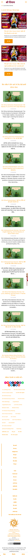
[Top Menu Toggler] (25, 2)
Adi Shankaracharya (6, 395)
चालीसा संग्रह (15, 511)
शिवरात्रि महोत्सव (5, 434)
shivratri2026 (11, 422)
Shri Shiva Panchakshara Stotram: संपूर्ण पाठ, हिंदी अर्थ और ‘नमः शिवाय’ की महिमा (13, 326)
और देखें (10, 42)
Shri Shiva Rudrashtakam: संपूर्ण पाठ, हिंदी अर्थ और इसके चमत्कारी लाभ (13, 201)
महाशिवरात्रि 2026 (5, 431)
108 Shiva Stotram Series (19, 389)
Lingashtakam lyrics (6, 404)
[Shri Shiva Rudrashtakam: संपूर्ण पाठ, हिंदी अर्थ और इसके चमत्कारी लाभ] (13, 192)
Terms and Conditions (14, 533)
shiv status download (6, 425)
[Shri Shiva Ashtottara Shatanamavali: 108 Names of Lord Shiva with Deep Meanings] (13, 97)
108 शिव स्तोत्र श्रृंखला (20, 392)
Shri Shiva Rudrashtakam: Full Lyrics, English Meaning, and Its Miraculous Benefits (13, 168)
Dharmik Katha (21, 398)
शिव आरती (15, 445)
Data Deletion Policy (15, 536)
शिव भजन (15, 476)
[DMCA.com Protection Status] (14, 543)
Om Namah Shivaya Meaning (8, 410)
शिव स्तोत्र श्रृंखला (14, 434)
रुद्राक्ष (15, 470)
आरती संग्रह (15, 483)
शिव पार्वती (15, 508)
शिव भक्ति (20, 431)
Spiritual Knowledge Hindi (7, 428)
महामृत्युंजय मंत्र (15, 451)
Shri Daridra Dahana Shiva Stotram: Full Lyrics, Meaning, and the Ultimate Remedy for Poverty (13, 357)
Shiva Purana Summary (7, 413)
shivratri (4, 422)
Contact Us (11, 531)
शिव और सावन (15, 473)
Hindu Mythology (6, 401)
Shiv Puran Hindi (5, 419)
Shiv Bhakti (17, 413)
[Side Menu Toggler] (2, 2)
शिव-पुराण (4, 14)
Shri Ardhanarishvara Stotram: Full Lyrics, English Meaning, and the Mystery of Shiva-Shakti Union (13, 232)
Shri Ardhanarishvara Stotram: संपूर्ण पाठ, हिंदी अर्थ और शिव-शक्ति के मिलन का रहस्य (13, 262)
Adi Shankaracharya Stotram (8, 398)
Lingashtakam (16, 401)
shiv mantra (13, 416)
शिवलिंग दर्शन (15, 496)
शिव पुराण (13, 431)
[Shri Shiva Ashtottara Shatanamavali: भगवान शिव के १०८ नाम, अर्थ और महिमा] (13, 128)
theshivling (18, 428)
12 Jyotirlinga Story (6, 389)
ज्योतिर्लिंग (15, 502)
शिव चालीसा (15, 460)
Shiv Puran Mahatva (16, 419)
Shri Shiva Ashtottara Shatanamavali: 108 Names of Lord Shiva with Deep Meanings (13, 105)
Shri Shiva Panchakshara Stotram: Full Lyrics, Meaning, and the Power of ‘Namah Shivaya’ (13, 293)
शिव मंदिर (14, 499)
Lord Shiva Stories (18, 404)
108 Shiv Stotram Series (7, 392)
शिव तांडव (15, 457)
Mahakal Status (15, 407)
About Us (16, 529)
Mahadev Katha (5, 407)
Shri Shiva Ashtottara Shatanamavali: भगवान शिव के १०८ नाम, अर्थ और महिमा (13, 137)
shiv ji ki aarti (5, 416)
